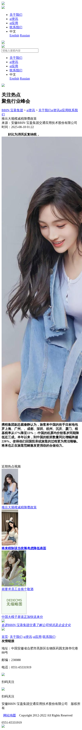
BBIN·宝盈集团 (12, 110)
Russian (25, 35)
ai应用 (14, 23)
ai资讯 (14, 19)
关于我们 (16, 14)
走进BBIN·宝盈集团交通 (36, 625)
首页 (5, 636)
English (14, 35)
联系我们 (16, 27)
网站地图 (9, 715)
